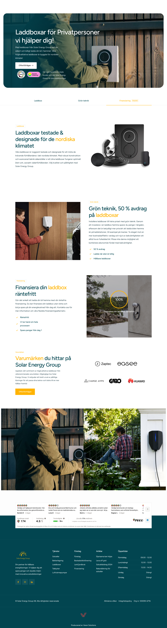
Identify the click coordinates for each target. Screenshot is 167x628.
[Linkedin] (32, 582)
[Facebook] (18, 582)
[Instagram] (25, 582)
